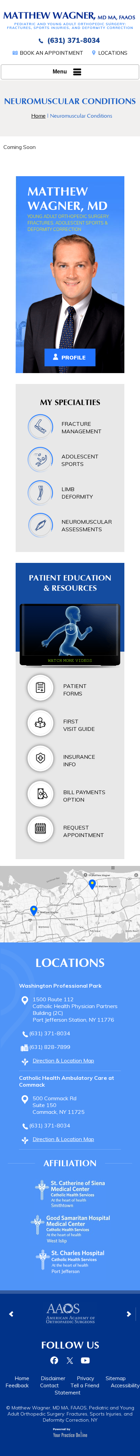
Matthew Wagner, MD (68, 199)
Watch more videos (70, 660)
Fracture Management (82, 427)
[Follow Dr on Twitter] (70, 1360)
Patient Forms (75, 690)
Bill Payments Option (84, 796)
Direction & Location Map (63, 1060)
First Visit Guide (79, 725)
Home (38, 116)
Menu (60, 71)
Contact (49, 1385)
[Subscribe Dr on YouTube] (84, 1360)
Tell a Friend (84, 1385)
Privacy (85, 1378)
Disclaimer (53, 1378)
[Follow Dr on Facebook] (55, 1360)
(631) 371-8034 (73, 40)
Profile (74, 357)
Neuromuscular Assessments (87, 525)
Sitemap (116, 1378)
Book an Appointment (51, 53)
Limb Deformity (77, 493)
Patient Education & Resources (70, 583)
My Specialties (70, 402)
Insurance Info (79, 760)
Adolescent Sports (80, 460)
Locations (112, 53)
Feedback (17, 1385)
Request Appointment (83, 831)
